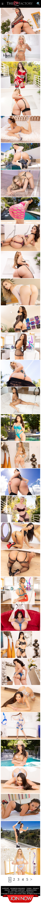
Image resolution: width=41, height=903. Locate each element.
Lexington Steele (25, 59)
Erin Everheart (13, 737)
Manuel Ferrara (25, 195)
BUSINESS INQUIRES (17, 888)
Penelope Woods (13, 32)
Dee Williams (12, 520)
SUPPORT (5, 888)
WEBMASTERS (31, 890)
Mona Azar (11, 493)
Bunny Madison (13, 195)
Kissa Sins (11, 818)
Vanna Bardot (12, 357)
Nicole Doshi (12, 439)
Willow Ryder (12, 140)
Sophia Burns (12, 113)
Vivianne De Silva (14, 601)
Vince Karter (28, 656)
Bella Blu (11, 86)
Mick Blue (28, 818)
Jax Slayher (19, 222)
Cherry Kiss (12, 384)
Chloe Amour (12, 330)
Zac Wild (23, 32)
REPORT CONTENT (18, 890)
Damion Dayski (23, 764)
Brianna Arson (13, 168)
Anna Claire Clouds (14, 303)
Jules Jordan (23, 168)
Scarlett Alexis (13, 764)
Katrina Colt (12, 789)
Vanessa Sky (12, 656)
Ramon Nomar (22, 789)
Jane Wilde (11, 683)
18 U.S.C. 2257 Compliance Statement (20, 892)
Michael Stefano (33, 789)
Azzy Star (11, 222)
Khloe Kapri (12, 873)
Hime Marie (12, 547)
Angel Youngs (12, 466)
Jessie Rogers (12, 276)
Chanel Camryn (13, 249)
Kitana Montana (13, 59)
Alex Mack (30, 330)
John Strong (21, 547)
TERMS (29, 888)
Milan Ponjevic (32, 439)
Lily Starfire (12, 412)
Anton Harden (22, 710)
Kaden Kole (12, 574)
